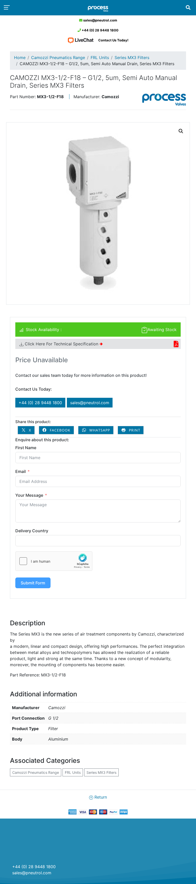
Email (20, 471)
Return (100, 797)
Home (20, 57)
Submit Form (33, 582)
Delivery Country (31, 530)
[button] (181, 131)
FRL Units (100, 57)
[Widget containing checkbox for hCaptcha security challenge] (53, 561)
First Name (25, 447)
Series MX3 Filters (132, 57)
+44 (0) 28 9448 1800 (99, 30)
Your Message (29, 495)
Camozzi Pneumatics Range (58, 57)
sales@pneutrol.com (99, 20)
